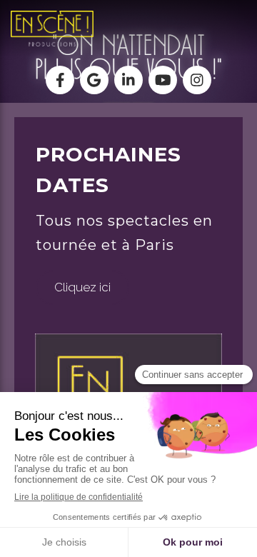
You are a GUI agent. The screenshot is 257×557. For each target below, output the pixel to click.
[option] (128, 321)
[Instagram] (197, 80)
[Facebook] (60, 80)
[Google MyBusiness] (94, 80)
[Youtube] (162, 80)
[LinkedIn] (128, 80)
